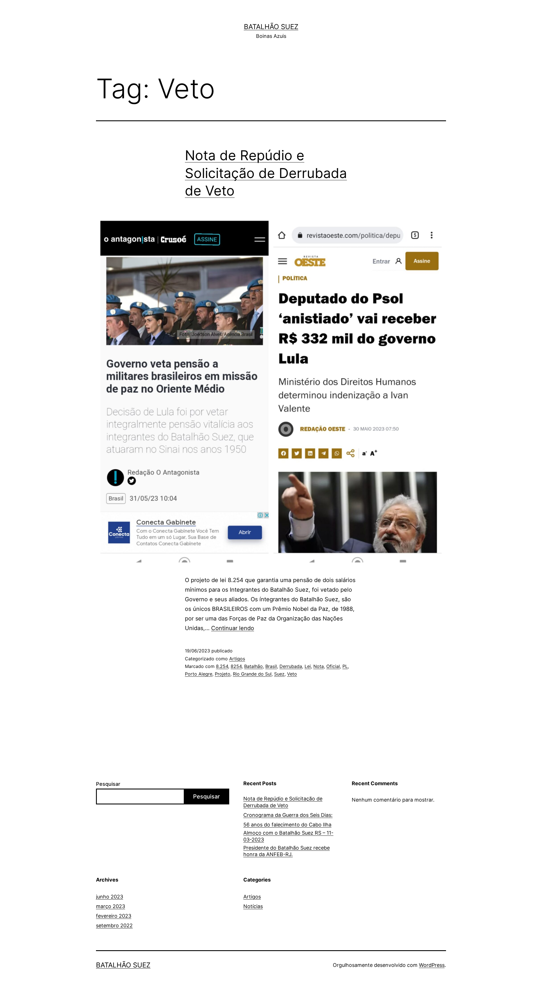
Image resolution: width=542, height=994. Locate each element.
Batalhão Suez (271, 27)
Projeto (222, 674)
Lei (308, 666)
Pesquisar (108, 784)
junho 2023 (109, 897)
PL (345, 666)
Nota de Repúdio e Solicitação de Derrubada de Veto (266, 173)
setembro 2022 (114, 925)
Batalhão (253, 666)
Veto (292, 674)
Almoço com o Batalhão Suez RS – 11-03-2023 (288, 836)
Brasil (271, 666)
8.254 (222, 666)
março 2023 (110, 906)
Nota (318, 666)
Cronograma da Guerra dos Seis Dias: (288, 815)
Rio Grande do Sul (252, 674)
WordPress (432, 965)
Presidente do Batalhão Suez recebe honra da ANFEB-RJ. (286, 851)
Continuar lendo (232, 628)
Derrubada (290, 666)
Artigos (237, 658)
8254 (236, 666)
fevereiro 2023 (113, 916)
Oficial (333, 666)
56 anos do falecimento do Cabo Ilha (287, 825)
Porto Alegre (198, 674)
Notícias (253, 906)
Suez (279, 674)
